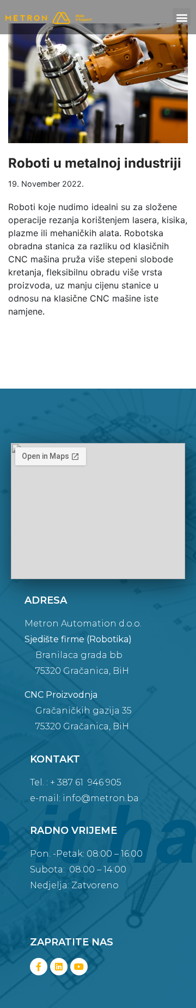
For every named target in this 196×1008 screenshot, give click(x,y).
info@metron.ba (101, 798)
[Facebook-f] (38, 966)
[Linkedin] (59, 966)
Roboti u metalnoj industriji (94, 163)
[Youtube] (79, 966)
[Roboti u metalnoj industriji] (98, 83)
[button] (182, 17)
